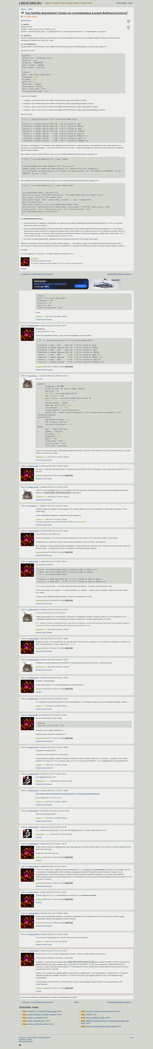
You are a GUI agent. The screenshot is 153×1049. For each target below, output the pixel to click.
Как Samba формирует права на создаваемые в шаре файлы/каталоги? (76, 13)
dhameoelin (40, 781)
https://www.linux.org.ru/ (26, 1041)
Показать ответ (41, 319)
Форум (69, 3)
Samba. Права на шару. (36, 1021)
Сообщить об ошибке (25, 1039)
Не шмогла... (33, 376)
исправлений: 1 (81, 522)
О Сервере (22, 1037)
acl (24, 16)
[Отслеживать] (128, 27)
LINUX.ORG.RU (30, 3)
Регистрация (122, 3)
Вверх (132, 1037)
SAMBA (88, 1014)
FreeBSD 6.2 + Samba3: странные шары (42, 1011)
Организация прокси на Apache (119, 274)
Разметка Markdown (44, 1037)
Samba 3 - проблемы (35, 1018)
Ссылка (23, 268)
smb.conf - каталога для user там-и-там (100, 1011)
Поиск (89, 3)
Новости (48, 3)
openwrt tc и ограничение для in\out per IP (37, 274)
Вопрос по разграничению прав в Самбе (101, 1026)
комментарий (33, 326)
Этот (91, 239)
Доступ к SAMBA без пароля (37, 1024)
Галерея (56, 3)
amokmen (34, 258)
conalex (38, 316)
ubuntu (34, 16)
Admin (30, 9)
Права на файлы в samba (95, 1018)
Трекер (83, 3)
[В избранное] (128, 21)
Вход (130, 3)
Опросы (76, 3)
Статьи (63, 3)
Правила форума (32, 1037)
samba (28, 16)
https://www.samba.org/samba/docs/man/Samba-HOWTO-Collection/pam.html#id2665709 (67, 794)
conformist (39, 457)
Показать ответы (41, 369)
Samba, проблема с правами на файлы (41, 1014)
